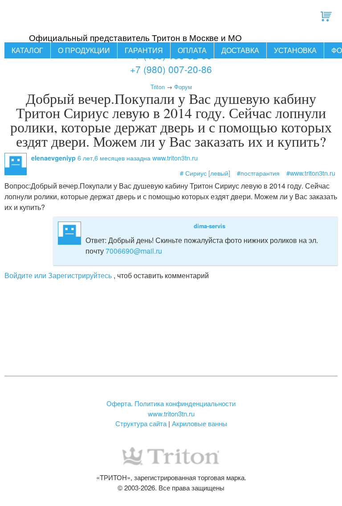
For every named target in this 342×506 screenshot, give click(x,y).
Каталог (27, 50)
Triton (158, 86)
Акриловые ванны (199, 423)
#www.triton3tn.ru (310, 172)
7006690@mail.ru (134, 251)
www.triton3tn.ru (171, 413)
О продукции (84, 50)
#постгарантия (258, 172)
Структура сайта (141, 423)
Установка (295, 50)
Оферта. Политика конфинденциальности (171, 403)
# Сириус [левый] (205, 172)
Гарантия (144, 50)
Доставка (240, 50)
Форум (183, 86)
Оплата (192, 50)
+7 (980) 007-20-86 (171, 69)
